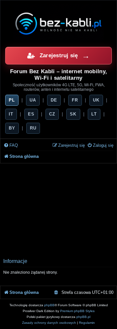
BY (12, 128)
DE (54, 100)
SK (73, 114)
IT (11, 114)
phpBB (49, 305)
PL (12, 100)
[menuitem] (11, 145)
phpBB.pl (83, 317)
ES (31, 114)
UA (33, 100)
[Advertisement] (58, 209)
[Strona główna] (58, 23)
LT (94, 114)
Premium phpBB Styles (77, 311)
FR (75, 100)
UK (96, 100)
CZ (52, 114)
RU (33, 128)
